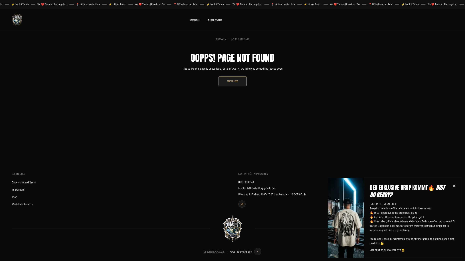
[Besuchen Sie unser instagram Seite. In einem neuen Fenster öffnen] (242, 204)
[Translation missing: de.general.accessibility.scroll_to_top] (257, 251)
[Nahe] (454, 186)
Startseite (221, 38)
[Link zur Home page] (232, 228)
